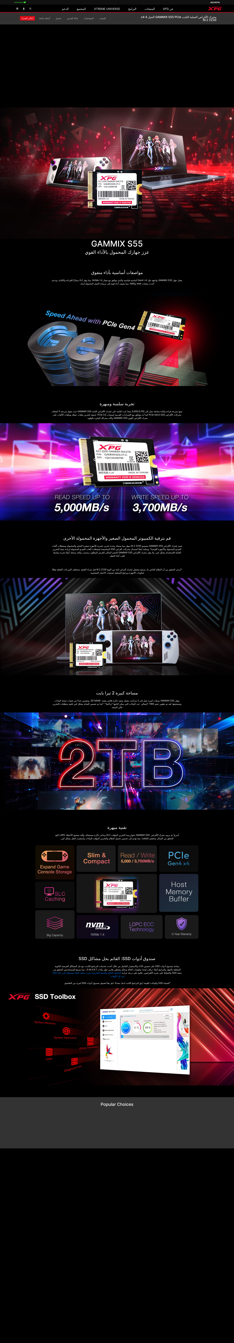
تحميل (58, 18)
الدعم (65, 8)
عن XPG (168, 8)
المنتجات (150, 8)
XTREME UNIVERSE (107, 8)
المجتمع (81, 8)
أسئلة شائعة (44, 18)
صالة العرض (72, 18)
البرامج (132, 8)
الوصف (102, 18)
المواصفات (89, 18)
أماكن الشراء (27, 18)
